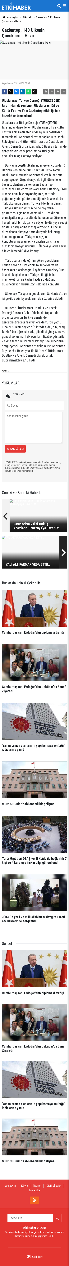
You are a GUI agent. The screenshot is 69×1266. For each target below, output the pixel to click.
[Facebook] (4, 91)
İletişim (37, 1185)
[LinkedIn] (22, 91)
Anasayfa (12, 17)
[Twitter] (10, 91)
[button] (51, 91)
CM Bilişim (37, 1256)
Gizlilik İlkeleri (54, 1185)
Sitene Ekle (34, 1190)
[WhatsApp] (28, 91)
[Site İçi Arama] (59, 6)
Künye (24, 1185)
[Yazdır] (45, 91)
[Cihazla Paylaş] (34, 91)
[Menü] (64, 6)
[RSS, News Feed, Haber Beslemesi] (34, 1200)
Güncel (27, 17)
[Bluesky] (16, 91)
